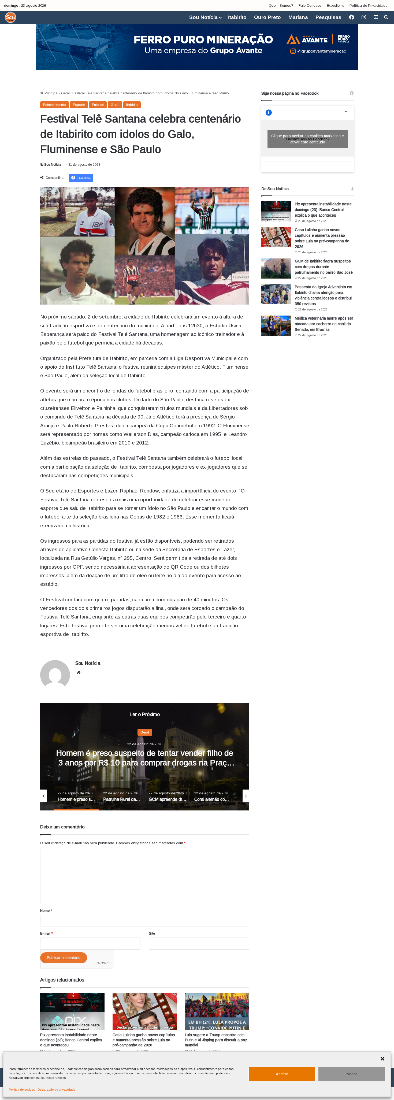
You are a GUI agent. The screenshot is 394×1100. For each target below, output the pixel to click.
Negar (351, 1074)
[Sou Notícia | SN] (10, 17)
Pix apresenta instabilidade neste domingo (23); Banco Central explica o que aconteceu (71, 1040)
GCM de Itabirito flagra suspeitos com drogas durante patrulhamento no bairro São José (324, 267)
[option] (144, 756)
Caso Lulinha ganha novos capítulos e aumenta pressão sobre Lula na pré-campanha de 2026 (144, 1040)
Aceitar (282, 1074)
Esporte (79, 105)
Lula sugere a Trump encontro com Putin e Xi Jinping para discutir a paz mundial (216, 1040)
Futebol (98, 105)
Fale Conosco (310, 5)
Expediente (335, 5)
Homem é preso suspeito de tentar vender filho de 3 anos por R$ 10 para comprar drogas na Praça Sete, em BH (144, 762)
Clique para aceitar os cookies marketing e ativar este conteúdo (307, 139)
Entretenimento (54, 105)
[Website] (78, 672)
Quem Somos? (281, 5)
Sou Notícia (203, 17)
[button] (382, 1058)
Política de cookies (22, 1089)
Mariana (298, 17)
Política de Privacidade (368, 5)
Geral (65, 93)
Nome (46, 911)
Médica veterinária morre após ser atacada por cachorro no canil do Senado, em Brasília (324, 324)
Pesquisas (328, 17)
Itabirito (237, 17)
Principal (50, 93)
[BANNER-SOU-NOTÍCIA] (197, 43)
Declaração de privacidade (56, 1089)
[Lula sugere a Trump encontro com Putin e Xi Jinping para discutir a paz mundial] (217, 1011)
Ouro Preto (267, 17)
